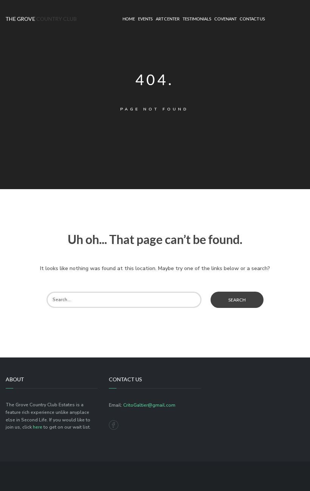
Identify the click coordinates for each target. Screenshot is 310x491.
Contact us (252, 19)
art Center (168, 19)
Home (128, 19)
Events (145, 19)
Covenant (225, 19)
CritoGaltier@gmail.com (149, 405)
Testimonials (197, 19)
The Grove (39, 19)
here (37, 427)
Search (237, 300)
